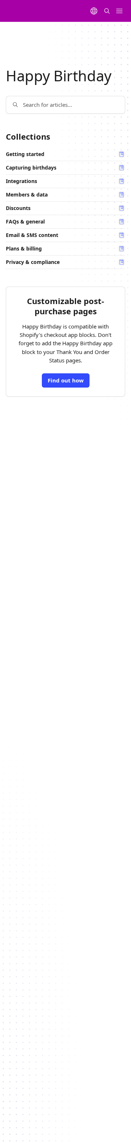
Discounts (18, 208)
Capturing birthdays (31, 167)
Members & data (27, 194)
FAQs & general (25, 221)
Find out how (66, 380)
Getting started (25, 154)
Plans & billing (24, 248)
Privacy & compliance (33, 262)
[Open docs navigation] (119, 11)
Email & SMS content (32, 235)
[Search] (107, 11)
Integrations (21, 181)
